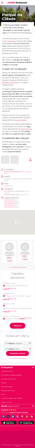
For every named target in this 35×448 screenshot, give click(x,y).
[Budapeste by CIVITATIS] (11, 3)
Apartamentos (6, 387)
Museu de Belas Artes (9, 203)
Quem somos (6, 402)
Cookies (17, 446)
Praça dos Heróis (19, 120)
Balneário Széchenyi (10, 82)
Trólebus (6, 194)
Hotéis (3, 383)
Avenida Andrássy (8, 205)
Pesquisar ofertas (17, 353)
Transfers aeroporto (8, 379)
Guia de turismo (7, 371)
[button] (2, 2)
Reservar (13, 288)
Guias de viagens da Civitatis (11, 398)
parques (11, 41)
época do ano (26, 129)
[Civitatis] (17, 437)
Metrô (5, 191)
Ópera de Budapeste (9, 207)
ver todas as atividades (17, 267)
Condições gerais (6, 445)
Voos (3, 394)
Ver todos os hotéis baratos (17, 358)
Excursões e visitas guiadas (11, 375)
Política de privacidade (26, 445)
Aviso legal (15, 445)
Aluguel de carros (8, 390)
